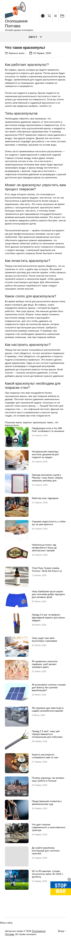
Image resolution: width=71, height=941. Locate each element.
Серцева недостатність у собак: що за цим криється (49, 523)
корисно (27, 422)
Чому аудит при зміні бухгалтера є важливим (44, 639)
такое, (50, 422)
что (56, 422)
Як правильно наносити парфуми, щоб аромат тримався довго (44, 664)
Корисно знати (16, 53)
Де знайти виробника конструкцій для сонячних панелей (46, 850)
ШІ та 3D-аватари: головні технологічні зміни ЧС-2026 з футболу (47, 874)
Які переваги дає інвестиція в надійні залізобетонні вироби (47, 709)
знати (19, 422)
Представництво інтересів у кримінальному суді (47, 802)
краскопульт (39, 422)
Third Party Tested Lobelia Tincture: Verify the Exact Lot (47, 569)
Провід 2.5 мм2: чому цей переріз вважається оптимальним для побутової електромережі (47, 735)
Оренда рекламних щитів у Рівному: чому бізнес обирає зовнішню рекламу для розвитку (47, 478)
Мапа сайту (6, 922)
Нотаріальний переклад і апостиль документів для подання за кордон (45, 454)
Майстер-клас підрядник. (45, 498)
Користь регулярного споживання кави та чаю (45, 756)
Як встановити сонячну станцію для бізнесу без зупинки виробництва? (49, 687)
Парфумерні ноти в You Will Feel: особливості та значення (48, 429)
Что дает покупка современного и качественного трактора (48, 827)
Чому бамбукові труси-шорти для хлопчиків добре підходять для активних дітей (48, 594)
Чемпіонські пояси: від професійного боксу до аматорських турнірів (44, 547)
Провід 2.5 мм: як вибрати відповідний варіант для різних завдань (48, 617)
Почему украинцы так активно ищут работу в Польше (48, 779)
